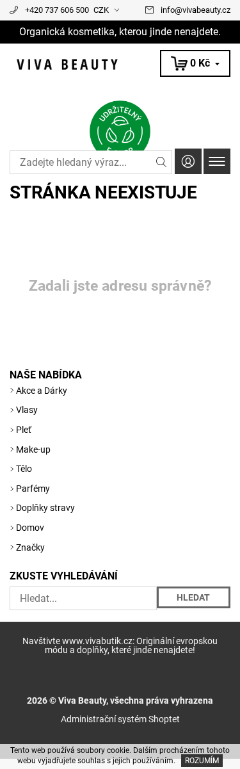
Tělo (24, 469)
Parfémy (33, 488)
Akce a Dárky (41, 390)
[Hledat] (161, 162)
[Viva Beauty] (120, 64)
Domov (30, 527)
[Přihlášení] (188, 161)
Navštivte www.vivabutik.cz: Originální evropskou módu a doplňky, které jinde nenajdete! (120, 645)
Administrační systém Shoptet (120, 719)
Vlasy (27, 410)
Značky (30, 547)
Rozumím (202, 760)
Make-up (33, 449)
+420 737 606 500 (57, 10)
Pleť (23, 430)
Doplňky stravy (45, 508)
